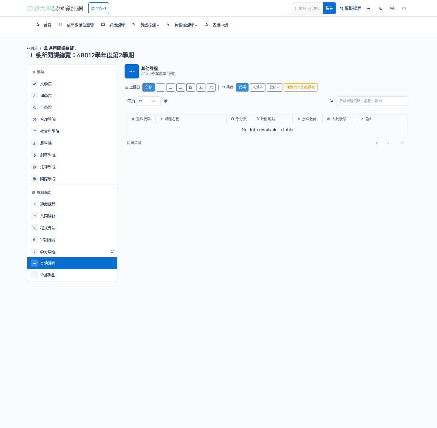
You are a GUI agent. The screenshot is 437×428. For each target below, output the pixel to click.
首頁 (33, 48)
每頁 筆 (147, 100)
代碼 (242, 87)
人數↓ (257, 87)
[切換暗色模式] (404, 8)
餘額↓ (274, 87)
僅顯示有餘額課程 (300, 87)
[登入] (368, 8)
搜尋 (329, 8)
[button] (145, 25)
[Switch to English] (380, 8)
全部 (148, 87)
